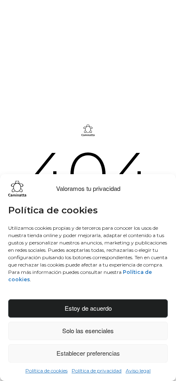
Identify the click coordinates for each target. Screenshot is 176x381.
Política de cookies (46, 371)
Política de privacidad (97, 371)
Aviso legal (138, 371)
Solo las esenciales (88, 330)
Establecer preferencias (88, 353)
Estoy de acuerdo (88, 308)
